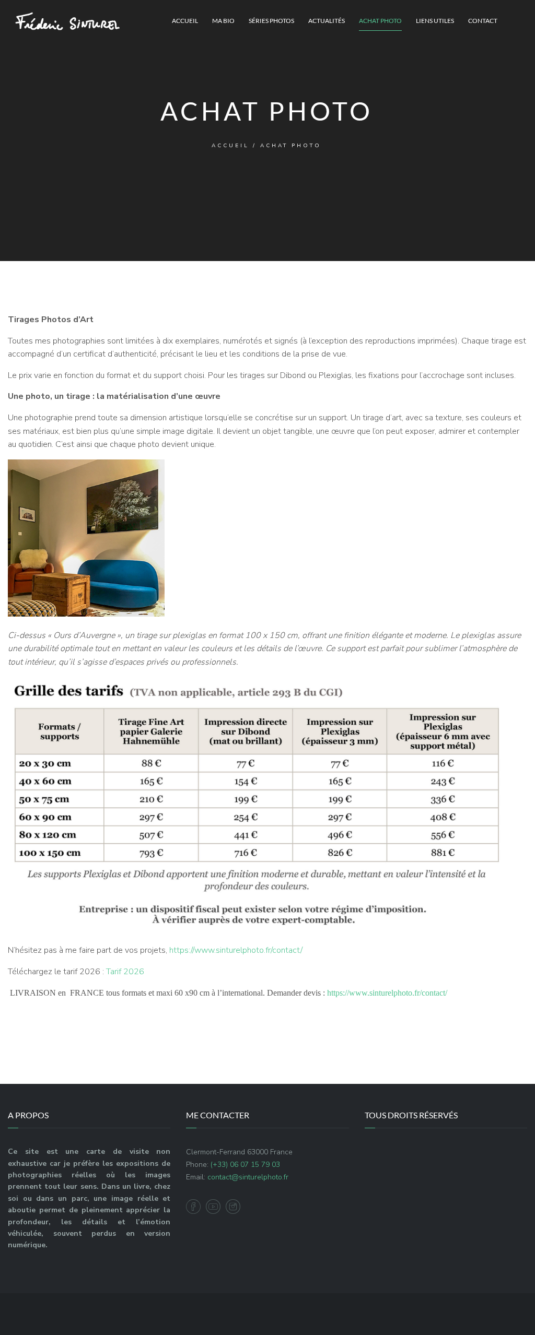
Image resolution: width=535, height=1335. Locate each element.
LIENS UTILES (435, 21)
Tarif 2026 (125, 971)
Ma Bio (223, 21)
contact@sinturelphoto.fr (247, 1177)
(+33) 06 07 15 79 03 (245, 1164)
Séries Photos (271, 21)
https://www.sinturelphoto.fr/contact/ (236, 950)
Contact (482, 21)
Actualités (326, 21)
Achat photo (380, 21)
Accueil (185, 21)
